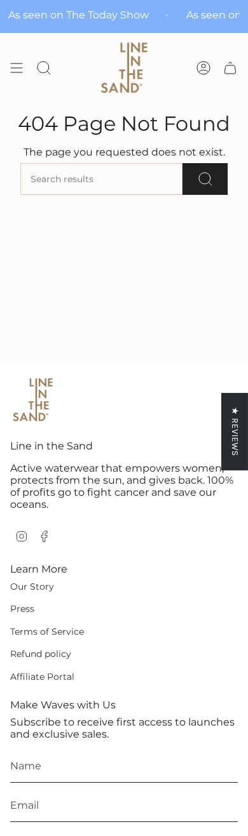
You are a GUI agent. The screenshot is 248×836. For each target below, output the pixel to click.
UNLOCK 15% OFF (183, 493)
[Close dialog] (232, 365)
